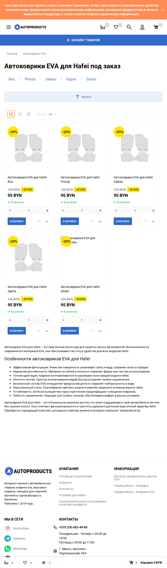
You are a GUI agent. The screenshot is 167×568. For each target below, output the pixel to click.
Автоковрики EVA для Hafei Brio (27, 179)
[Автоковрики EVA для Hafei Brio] (29, 147)
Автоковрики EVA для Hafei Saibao (133, 179)
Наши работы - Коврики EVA (134, 491)
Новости (65, 482)
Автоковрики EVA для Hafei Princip (80, 179)
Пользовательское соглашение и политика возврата (82, 503)
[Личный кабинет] (142, 27)
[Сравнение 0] (103, 27)
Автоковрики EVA (34, 53)
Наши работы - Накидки (131, 485)
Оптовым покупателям (75, 476)
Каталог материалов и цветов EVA (135, 478)
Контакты (66, 488)
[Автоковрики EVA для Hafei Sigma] (29, 257)
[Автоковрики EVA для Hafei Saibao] (135, 147)
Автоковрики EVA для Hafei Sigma (27, 289)
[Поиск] (129, 27)
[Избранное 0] (116, 27)
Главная (12, 53)
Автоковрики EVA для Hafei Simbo (80, 289)
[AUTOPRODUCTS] (28, 471)
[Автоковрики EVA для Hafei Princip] (82, 147)
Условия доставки (72, 495)
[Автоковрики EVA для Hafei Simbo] (82, 257)
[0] (155, 27)
